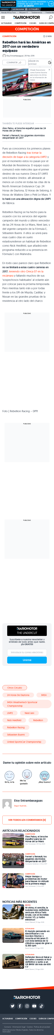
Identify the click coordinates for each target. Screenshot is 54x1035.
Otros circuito (14, 687)
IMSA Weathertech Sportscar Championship (22, 704)
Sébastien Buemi (16, 734)
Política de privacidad (42, 1027)
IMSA (44, 694)
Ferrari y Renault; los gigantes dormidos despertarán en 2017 (23, 136)
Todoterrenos (37, 12)
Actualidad (6, 23)
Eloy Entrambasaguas (15, 56)
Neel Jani (29, 712)
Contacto (7, 1027)
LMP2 (10, 712)
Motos (27, 905)
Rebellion (38, 720)
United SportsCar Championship (24, 741)
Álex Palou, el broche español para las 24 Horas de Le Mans (24, 129)
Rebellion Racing (16, 727)
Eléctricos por (18, 9)
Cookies (30, 1027)
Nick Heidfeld (14, 720)
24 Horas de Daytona (18, 694)
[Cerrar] (49, 69)
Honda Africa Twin (8, 12)
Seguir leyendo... (20, 806)
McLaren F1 (23, 12)
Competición (20, 23)
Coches (32, 23)
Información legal (19, 1027)
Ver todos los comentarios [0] (27, 820)
